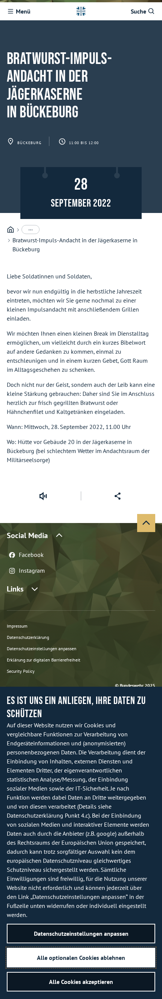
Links (15, 589)
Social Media (27, 535)
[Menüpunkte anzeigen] (30, 229)
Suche (138, 11)
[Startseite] (10, 230)
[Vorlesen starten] (43, 496)
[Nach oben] (146, 523)
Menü (23, 11)
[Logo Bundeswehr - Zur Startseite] (81, 11)
